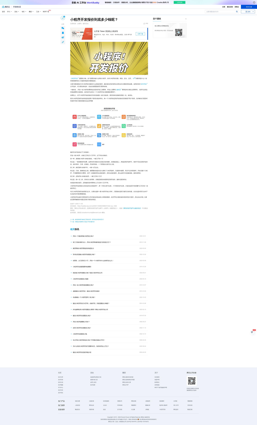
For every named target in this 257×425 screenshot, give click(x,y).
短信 (104, 409)
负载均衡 (91, 409)
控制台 (237, 7)
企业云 (105, 405)
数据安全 (77, 409)
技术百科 (60, 390)
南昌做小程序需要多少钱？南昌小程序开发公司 (87, 273)
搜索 (237, 11)
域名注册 (77, 401)
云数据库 (147, 401)
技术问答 (60, 379)
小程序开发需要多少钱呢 (80, 279)
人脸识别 (77, 405)
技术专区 (60, 392)
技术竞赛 (92, 385)
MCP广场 (46, 12)
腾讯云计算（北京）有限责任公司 (117, 421)
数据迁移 (190, 409)
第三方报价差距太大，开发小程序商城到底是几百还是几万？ (92, 242)
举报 (147, 23)
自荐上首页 (93, 382)
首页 (3, 12)
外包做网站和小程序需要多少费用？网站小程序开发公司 (90, 309)
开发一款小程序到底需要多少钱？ (83, 285)
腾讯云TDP (125, 385)
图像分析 (147, 405)
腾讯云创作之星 (126, 382)
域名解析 (161, 401)
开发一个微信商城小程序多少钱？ (83, 236)
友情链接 (157, 385)
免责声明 (157, 379)
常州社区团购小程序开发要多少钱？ (84, 254)
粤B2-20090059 (133, 419)
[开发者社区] (17, 7)
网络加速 (133, 401)
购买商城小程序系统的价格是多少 (83, 248)
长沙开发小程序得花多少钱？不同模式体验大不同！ (89, 340)
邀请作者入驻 (94, 379)
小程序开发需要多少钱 (80, 334)
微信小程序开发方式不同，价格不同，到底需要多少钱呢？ (91, 303)
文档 (223, 7)
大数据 (147, 409)
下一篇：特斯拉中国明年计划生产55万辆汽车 (82, 221)
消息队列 (119, 401)
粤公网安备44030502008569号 (148, 419)
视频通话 (133, 405)
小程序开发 (74, 78)
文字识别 (119, 409)
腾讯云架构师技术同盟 (128, 379)
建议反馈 (230, 7)
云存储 (175, 401)
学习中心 (60, 387)
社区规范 (157, 377)
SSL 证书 (175, 405)
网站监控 (175, 409)
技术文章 (60, 377)
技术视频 (60, 385)
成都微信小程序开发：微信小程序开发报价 (86, 291)
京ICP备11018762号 (143, 421)
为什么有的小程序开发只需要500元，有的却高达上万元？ (91, 346)
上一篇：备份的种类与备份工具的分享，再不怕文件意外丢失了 (87, 219)
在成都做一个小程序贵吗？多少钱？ (84, 297)
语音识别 (190, 405)
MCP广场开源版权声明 (161, 387)
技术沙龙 (60, 382)
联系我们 (157, 382)
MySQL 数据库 (163, 405)
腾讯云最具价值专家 (127, 377)
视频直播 (190, 401)
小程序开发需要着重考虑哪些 (82, 267)
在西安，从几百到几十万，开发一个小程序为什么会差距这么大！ (93, 260)
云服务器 (91, 401)
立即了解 (140, 34)
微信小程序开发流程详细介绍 (82, 352)
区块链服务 (106, 401)
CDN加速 (119, 405)
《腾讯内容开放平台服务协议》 (132, 208)
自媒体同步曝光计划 (95, 377)
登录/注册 (249, 7)
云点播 (133, 409)
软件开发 (144, 84)
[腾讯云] (6, 7)
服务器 (118, 90)
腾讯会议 (91, 405)
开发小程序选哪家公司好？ (81, 322)
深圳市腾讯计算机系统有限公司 (109, 419)
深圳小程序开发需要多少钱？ (82, 328)
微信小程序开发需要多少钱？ (82, 316)
